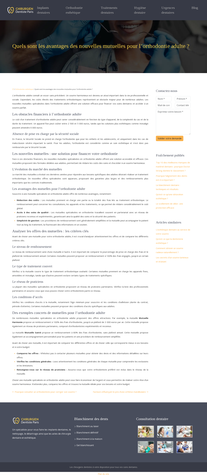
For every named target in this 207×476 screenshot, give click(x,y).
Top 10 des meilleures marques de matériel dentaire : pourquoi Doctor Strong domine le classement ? (173, 166)
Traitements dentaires (109, 10)
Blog (195, 8)
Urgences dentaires (168, 10)
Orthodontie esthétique (74, 10)
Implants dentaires (43, 10)
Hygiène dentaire (140, 10)
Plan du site (103, 473)
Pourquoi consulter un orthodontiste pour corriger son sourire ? (45, 391)
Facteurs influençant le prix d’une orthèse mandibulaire (119, 391)
